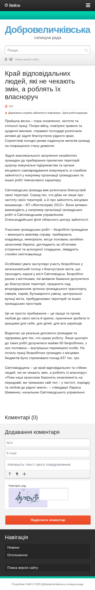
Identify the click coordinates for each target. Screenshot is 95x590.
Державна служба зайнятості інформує (34, 112)
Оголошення (17, 555)
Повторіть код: (17, 485)
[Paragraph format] (17, 474)
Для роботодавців (75, 112)
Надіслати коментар (48, 520)
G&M (28, 584)
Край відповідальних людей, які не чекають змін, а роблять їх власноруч (40, 85)
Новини (13, 547)
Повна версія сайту (27, 59)
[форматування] (9, 474)
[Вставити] (24, 474)
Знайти (86, 50)
